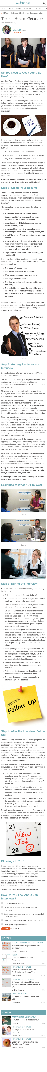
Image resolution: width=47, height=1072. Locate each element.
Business (27, 8)
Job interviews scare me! (14, 903)
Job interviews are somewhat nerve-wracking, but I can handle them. (24, 915)
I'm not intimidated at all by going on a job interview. (20, 908)
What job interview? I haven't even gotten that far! (23, 920)
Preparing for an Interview (23, 1017)
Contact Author (17, 32)
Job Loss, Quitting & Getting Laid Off (27, 943)
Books (18, 8)
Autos (11, 8)
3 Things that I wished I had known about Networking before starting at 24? (26, 984)
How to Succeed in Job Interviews (25, 1020)
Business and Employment (23, 979)
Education (37, 8)
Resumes (16, 955)
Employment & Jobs (20, 994)
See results (15, 929)
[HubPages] (23, 3)
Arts (3, 8)
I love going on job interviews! (16, 924)
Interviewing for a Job (21, 967)
